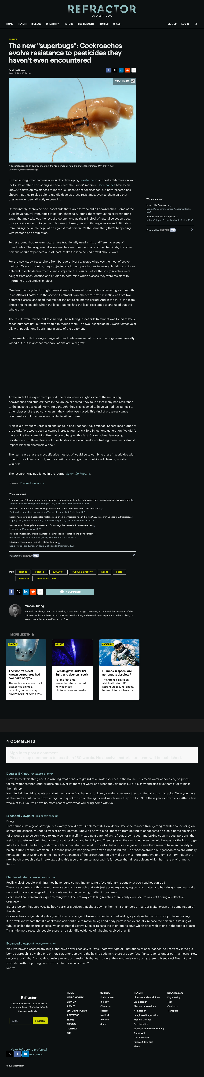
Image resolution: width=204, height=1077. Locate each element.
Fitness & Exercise (143, 1042)
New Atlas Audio (46, 579)
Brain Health (140, 1001)
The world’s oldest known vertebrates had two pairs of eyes (24, 674)
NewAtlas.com (175, 992)
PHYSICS (104, 23)
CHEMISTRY (52, 23)
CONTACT (72, 1028)
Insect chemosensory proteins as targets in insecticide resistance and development (51, 533)
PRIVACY (71, 1024)
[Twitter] (114, 70)
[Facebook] (108, 70)
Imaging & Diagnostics (146, 1015)
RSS (69, 1033)
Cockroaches (106, 185)
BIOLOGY (36, 23)
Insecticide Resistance (157, 205)
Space (103, 1024)
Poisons (39, 572)
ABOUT (71, 1006)
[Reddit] (127, 70)
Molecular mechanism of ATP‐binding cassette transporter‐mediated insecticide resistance (54, 508)
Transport (172, 1010)
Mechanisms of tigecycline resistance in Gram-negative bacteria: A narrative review (51, 525)
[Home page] (102, 9)
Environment (107, 997)
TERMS (70, 1019)
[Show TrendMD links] (134, 555)
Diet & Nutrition (142, 1037)
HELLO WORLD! (75, 997)
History (104, 1010)
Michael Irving (34, 606)
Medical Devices (142, 1019)
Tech (169, 1001)
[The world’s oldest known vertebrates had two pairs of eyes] (26, 652)
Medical (104, 1015)
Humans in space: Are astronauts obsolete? (117, 672)
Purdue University (32, 483)
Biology (13, 644)
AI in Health (140, 1010)
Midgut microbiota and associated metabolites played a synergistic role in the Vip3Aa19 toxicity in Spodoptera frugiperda (70, 517)
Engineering (174, 997)
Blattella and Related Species (161, 216)
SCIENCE (105, 992)
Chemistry (106, 1006)
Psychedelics (141, 1024)
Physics (104, 1019)
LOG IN (185, 23)
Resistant (24, 579)
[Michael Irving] (15, 610)
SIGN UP (172, 23)
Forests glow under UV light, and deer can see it (71, 672)
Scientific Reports (78, 473)
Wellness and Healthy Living (149, 1028)
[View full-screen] (133, 81)
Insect (104, 572)
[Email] (133, 70)
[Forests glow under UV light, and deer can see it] (72, 652)
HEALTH (22, 23)
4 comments (73, 591)
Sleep (137, 1046)
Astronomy (108, 644)
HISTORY (68, 23)
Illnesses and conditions (147, 997)
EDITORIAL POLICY (77, 1010)
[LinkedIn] (121, 70)
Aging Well (139, 1033)
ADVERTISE (73, 1015)
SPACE (116, 23)
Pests (119, 572)
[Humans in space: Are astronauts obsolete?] (119, 652)
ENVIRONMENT (86, 23)
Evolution (58, 572)
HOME (9, 23)
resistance (87, 180)
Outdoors (172, 1006)
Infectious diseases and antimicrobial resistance (33, 542)
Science (13, 39)
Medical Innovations (145, 1006)
